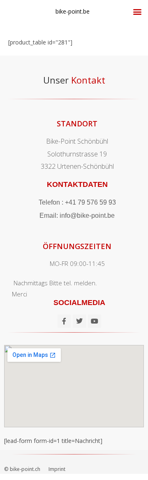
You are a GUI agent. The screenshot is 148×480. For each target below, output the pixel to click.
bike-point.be (73, 11)
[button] (137, 11)
